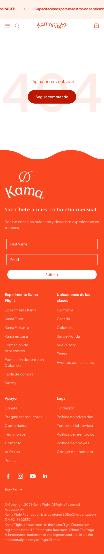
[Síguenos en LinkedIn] (45, 476)
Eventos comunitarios (75, 362)
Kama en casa (16, 336)
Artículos (12, 451)
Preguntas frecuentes (24, 416)
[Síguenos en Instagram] (20, 476)
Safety (10, 382)
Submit (52, 274)
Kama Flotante (17, 327)
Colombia (65, 327)
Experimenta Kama (20, 310)
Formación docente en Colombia (24, 362)
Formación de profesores (16, 347)
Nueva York (66, 344)
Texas (62, 353)
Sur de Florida (68, 336)
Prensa (10, 460)
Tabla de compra (19, 374)
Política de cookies (73, 442)
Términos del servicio (75, 425)
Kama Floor (14, 318)
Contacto (13, 442)
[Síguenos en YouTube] (33, 476)
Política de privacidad (75, 416)
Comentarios (16, 425)
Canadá (63, 318)
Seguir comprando (52, 96)
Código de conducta (75, 451)
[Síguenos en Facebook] (8, 476)
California (65, 310)
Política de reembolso (76, 434)
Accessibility (14, 509)
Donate (11, 408)
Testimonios (15, 434)
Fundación (65, 408)
